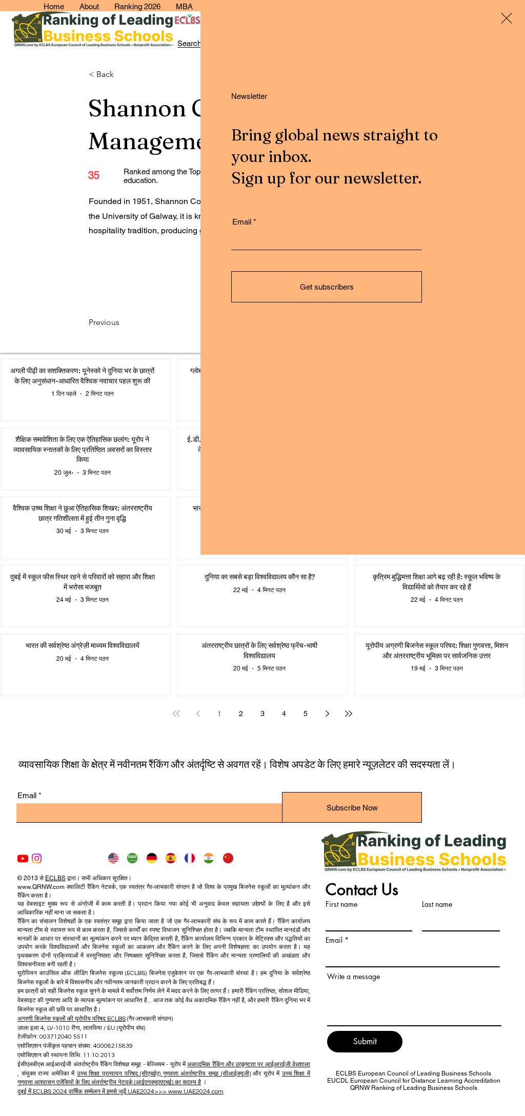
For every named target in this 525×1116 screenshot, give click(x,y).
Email (241, 222)
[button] (506, 18)
